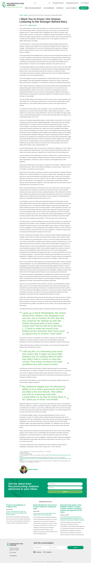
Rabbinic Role (23, 513)
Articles (26, 15)
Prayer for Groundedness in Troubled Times (15, 506)
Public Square (76, 518)
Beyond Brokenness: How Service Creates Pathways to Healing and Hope (45, 506)
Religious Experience (79, 520)
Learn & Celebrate (71, 8)
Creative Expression (15, 511)
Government (73, 517)
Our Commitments (49, 8)
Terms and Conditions (50, 561)
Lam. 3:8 (62, 63)
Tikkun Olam (48, 514)
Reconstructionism (10, 514)
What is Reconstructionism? (33, 8)
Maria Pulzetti (33, 25)
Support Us (84, 8)
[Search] (49, 2)
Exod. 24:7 (65, 241)
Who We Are (60, 8)
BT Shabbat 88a (28, 453)
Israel (39, 513)
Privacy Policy (59, 561)
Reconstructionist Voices (39, 514)
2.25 (30, 69)
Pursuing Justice (16, 513)
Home (21, 15)
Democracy (67, 517)
